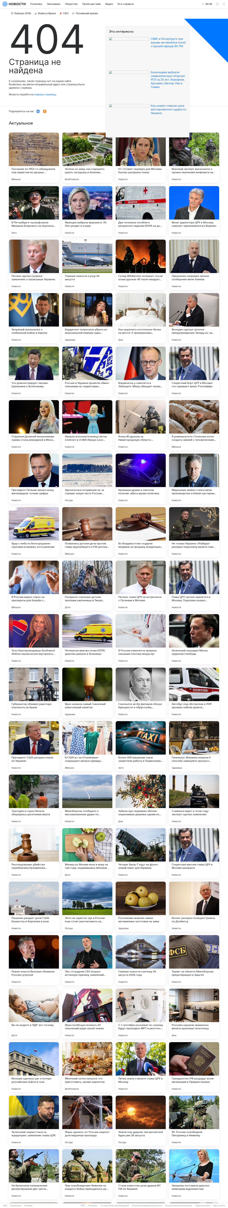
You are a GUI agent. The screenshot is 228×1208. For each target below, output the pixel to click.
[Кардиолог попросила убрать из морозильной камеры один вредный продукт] (87, 318)
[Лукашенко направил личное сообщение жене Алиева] (194, 265)
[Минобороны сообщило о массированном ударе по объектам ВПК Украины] (87, 800)
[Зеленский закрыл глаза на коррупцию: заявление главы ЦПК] (34, 1121)
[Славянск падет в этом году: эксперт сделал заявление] (194, 800)
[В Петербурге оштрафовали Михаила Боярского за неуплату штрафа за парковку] (34, 211)
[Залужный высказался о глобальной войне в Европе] (34, 318)
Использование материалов (178, 1205)
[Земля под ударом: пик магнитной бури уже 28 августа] (141, 1121)
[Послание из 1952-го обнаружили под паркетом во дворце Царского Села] (34, 158)
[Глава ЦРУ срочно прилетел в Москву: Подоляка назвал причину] (194, 586)
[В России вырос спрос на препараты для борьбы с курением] (34, 586)
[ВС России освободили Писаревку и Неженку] (194, 1121)
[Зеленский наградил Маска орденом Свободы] (194, 639)
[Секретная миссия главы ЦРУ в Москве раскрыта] (194, 853)
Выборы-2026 (23, 13)
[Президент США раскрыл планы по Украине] (34, 746)
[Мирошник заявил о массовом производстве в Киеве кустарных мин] (194, 479)
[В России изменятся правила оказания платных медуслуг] (141, 639)
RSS (83, 1205)
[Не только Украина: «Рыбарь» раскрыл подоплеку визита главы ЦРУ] (194, 532)
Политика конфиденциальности (147, 1205)
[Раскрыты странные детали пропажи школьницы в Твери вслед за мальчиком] (87, 586)
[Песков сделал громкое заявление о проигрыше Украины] (34, 265)
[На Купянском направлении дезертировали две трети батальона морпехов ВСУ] (34, 1174)
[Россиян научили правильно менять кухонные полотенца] (194, 1014)
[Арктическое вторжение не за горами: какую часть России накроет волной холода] (87, 479)
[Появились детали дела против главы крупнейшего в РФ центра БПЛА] (87, 532)
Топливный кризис (87, 13)
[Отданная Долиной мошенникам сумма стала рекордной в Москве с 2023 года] (34, 425)
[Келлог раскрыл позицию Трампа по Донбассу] (194, 907)
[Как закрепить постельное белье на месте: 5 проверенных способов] (141, 318)
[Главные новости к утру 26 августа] (87, 265)
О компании (15, 1205)
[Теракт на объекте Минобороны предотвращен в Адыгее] (194, 960)
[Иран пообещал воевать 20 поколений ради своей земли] (87, 1014)
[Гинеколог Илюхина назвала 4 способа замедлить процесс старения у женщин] (194, 746)
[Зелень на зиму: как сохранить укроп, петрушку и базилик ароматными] (87, 158)
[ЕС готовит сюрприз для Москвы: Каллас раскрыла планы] (141, 158)
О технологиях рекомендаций (115, 1205)
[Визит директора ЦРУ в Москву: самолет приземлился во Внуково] (194, 211)
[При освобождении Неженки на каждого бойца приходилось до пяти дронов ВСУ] (87, 1174)
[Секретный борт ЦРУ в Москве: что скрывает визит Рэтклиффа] (194, 372)
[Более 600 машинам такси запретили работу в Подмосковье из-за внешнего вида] (141, 746)
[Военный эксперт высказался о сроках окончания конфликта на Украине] (194, 158)
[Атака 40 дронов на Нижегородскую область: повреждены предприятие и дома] (141, 425)
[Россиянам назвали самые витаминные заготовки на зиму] (141, 907)
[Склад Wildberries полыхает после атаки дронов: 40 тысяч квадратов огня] (141, 265)
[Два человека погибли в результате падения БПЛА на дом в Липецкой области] (141, 211)
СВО (66, 13)
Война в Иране (47, 13)
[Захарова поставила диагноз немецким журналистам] (194, 1174)
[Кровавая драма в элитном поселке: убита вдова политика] (141, 479)
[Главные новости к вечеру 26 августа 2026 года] (141, 960)
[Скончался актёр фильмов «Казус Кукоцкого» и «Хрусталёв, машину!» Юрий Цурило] (141, 693)
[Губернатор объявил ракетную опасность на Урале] (34, 693)
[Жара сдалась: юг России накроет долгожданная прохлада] (87, 1121)
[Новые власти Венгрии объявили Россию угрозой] (34, 960)
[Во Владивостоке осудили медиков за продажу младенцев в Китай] (141, 532)
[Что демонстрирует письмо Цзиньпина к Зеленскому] (34, 372)
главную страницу (45, 94)
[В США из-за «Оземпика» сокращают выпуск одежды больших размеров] (87, 746)
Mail (5, 1205)
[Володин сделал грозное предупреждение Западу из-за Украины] (194, 318)
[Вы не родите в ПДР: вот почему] (34, 1014)
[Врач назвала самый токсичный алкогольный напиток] (87, 693)
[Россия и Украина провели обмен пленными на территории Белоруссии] (87, 372)
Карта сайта (219, 1205)
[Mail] (5, 4)
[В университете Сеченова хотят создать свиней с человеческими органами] (194, 425)
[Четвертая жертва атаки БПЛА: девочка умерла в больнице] (87, 639)
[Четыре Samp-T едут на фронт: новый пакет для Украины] (141, 853)
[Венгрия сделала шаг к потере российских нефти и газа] (34, 1067)
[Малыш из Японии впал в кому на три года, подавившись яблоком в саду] (87, 853)
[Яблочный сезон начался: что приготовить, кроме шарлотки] (87, 1067)
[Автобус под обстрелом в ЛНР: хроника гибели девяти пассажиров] (194, 693)
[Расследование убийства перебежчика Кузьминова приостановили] (34, 853)
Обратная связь (202, 1205)
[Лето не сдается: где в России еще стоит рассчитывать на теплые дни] (87, 907)
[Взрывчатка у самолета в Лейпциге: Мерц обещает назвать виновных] (141, 372)
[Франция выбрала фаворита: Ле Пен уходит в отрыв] (87, 211)
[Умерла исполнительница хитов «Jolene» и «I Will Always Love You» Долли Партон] (87, 425)
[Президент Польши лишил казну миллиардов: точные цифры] (34, 479)
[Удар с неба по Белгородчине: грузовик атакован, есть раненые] (34, 532)
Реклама (28, 1205)
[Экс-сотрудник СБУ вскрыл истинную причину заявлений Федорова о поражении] (87, 960)
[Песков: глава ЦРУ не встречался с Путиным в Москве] (141, 586)
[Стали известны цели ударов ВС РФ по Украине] (141, 1174)
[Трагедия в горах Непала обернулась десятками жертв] (34, 800)
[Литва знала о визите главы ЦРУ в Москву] (141, 1067)
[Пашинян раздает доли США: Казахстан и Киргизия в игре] (34, 907)
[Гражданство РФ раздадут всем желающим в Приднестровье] (194, 1067)
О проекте (93, 1205)
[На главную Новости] (16, 4)
